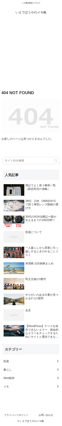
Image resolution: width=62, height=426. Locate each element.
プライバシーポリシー (16, 415)
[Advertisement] (31, 53)
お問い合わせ (46, 415)
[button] (56, 160)
